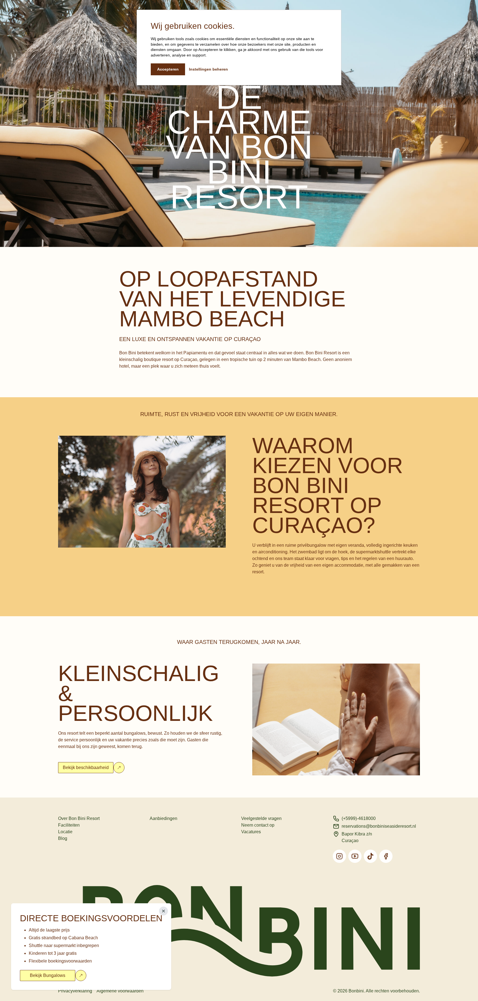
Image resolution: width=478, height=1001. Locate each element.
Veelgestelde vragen (261, 818)
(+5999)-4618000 (359, 818)
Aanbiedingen (163, 818)
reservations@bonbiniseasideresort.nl (379, 826)
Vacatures (251, 831)
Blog (62, 838)
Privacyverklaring (75, 991)
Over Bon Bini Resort (79, 818)
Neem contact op (257, 825)
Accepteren (168, 69)
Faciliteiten (69, 825)
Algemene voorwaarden (120, 991)
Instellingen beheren (208, 69)
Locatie (65, 831)
